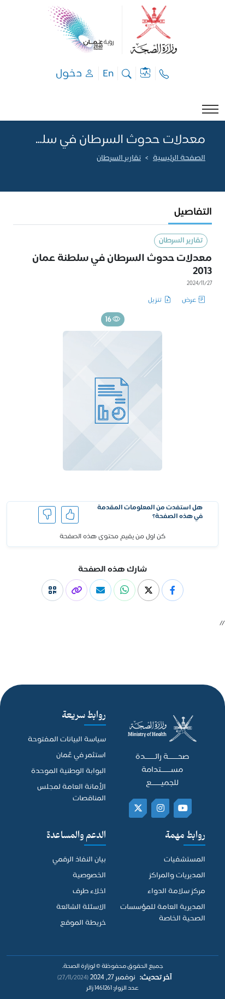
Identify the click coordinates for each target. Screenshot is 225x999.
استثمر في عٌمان (81, 756)
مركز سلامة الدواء (176, 891)
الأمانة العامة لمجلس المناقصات (71, 793)
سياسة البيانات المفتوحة (67, 740)
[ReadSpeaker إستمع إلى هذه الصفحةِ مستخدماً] (204, 172)
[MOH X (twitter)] (138, 808)
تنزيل (155, 300)
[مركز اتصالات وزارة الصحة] (164, 73)
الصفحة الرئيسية (179, 158)
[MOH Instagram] (160, 808)
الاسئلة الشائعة (81, 907)
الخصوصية (89, 876)
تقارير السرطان (119, 158)
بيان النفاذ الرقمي (79, 860)
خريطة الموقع (83, 923)
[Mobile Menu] (210, 109)
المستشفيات (184, 860)
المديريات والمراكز (177, 876)
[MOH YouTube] (183, 808)
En (108, 73)
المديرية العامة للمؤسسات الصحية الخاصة (162, 913)
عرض (189, 300)
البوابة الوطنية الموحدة (68, 771)
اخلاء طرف (89, 891)
